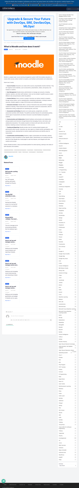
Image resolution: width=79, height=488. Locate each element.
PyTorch (61, 371)
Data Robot (61, 198)
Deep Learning (62, 208)
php (60, 362)
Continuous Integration (64, 186)
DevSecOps (62, 215)
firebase (61, 234)
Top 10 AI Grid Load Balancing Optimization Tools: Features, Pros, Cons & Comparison (67, 71)
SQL (60, 407)
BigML (60, 157)
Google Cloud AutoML (64, 253)
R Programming (62, 374)
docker (60, 220)
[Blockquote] (22, 320)
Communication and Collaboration (20, 149)
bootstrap (61, 167)
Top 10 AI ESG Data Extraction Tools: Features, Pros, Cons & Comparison (66, 33)
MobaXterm (62, 320)
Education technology (38, 149)
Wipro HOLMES (62, 450)
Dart (60, 193)
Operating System (63, 352)
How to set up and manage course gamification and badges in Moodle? (10, 289)
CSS (60, 191)
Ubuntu (61, 435)
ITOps (60, 275)
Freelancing (47, 484)
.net (60, 121)
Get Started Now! (29, 38)
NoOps (60, 339)
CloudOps (61, 179)
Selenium (61, 400)
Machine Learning (63, 297)
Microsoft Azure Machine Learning (67, 309)
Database (61, 203)
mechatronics (62, 304)
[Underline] (15, 320)
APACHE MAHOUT (63, 138)
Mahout (61, 299)
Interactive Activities (46, 149)
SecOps (61, 398)
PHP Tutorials (62, 367)
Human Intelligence (63, 265)
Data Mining (62, 196)
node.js (60, 336)
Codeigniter (62, 181)
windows (61, 447)
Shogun (61, 403)
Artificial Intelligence (8, 8)
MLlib (60, 315)
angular (61, 136)
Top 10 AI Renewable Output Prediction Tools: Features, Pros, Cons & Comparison (67, 65)
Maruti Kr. (11, 49)
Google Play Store (63, 258)
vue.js (60, 442)
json (60, 287)
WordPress (61, 454)
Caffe (60, 174)
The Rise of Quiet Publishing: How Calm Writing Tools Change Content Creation (67, 20)
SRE (60, 415)
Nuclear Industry (63, 341)
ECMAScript (62, 227)
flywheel (61, 241)
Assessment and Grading (8, 149)
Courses (61, 189)
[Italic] (13, 320)
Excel (60, 229)
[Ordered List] (18, 320)
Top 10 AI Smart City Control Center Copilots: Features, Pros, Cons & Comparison (67, 111)
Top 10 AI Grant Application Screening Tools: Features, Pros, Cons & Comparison (67, 100)
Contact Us (22, 484)
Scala (60, 393)
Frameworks (62, 244)
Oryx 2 (60, 355)
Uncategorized (62, 438)
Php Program (62, 364)
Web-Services (62, 445)
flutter (60, 239)
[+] (28, 319)
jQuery (60, 285)
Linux (60, 294)
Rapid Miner (62, 379)
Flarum (60, 237)
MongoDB (61, 324)
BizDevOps (61, 160)
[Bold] (11, 320)
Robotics (61, 388)
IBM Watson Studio (63, 268)
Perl (60, 359)
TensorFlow (62, 424)
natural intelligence (63, 334)
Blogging (61, 165)
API (59, 141)
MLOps (60, 317)
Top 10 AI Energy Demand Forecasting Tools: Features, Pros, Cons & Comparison (67, 76)
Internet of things (63, 273)
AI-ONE (61, 126)
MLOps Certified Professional (65, 3)
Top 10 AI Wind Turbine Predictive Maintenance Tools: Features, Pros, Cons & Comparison (67, 60)
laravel (60, 292)
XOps (60, 459)
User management (32, 152)
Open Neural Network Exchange (67, 344)
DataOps (61, 205)
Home (5, 42)
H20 (60, 261)
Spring (60, 405)
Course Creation (30, 149)
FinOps (60, 232)
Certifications (12, 484)
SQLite (60, 412)
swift (60, 417)
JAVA (60, 277)
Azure (60, 153)
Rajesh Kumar (23, 36)
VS (59, 440)
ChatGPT (61, 177)
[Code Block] (23, 320)
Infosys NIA (61, 270)
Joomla (60, 282)
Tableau (61, 422)
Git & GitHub (62, 246)
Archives (61, 464)
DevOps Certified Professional (15, 3)
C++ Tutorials (62, 172)
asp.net (61, 145)
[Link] (25, 320)
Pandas (61, 357)
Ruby (60, 391)
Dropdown (61, 225)
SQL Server (61, 410)
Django (60, 217)
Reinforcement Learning (65, 386)
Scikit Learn (62, 395)
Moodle (8, 42)
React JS (61, 381)
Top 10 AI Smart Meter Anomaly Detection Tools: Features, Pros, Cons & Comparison (67, 44)
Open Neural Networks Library (66, 350)
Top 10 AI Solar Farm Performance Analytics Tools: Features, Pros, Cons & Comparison (67, 54)
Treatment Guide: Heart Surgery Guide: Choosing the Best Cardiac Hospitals (67, 116)
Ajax (60, 129)
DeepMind (61, 210)
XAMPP (61, 457)
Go (59, 249)
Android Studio (62, 133)
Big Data (61, 155)
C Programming (62, 169)
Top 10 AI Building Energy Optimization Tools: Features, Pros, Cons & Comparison (67, 49)
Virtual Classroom (40, 152)
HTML (60, 263)
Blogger (61, 162)
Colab (60, 184)
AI (59, 124)
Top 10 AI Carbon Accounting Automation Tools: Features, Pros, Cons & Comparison (67, 38)
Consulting (38, 484)
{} (26, 319)
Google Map (62, 256)
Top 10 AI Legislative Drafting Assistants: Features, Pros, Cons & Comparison (67, 95)
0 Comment (25, 49)
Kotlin (60, 289)
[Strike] (17, 320)
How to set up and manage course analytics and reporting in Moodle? (11, 243)
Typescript (61, 433)
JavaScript (61, 280)
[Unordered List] (20, 320)
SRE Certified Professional (31, 3)
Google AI (61, 251)
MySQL (60, 332)
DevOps (61, 213)
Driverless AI (62, 222)
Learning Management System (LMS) (10, 152)
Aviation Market (63, 148)
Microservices (62, 306)
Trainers (30, 484)
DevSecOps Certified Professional (48, 3)
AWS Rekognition (63, 150)
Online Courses (25, 152)
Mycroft (61, 329)
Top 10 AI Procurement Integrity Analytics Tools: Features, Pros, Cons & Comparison (66, 106)
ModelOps (61, 322)
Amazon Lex (62, 131)
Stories (61, 484)
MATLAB (61, 301)
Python (60, 369)
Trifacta (61, 430)
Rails (60, 376)
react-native (62, 383)
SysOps (61, 419)
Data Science (62, 201)
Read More (8, 185)
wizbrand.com (62, 452)
